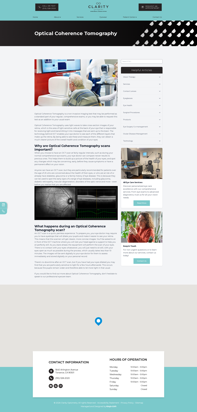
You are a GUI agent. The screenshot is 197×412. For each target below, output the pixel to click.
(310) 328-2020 (62, 378)
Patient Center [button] (129, 17)
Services (80, 17)
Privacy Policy (127, 403)
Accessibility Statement (108, 403)
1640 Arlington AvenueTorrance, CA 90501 (66, 371)
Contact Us (157, 17)
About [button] (56, 17)
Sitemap (139, 403)
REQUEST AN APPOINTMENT (152, 7)
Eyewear (103, 17)
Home (35, 17)
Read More (141, 203)
